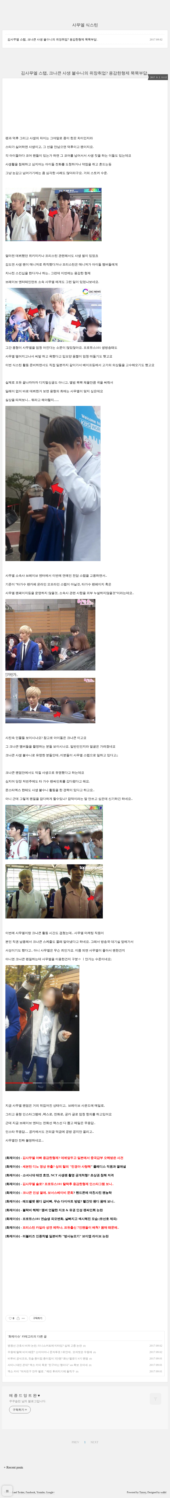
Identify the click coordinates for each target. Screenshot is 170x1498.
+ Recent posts (13, 1467)
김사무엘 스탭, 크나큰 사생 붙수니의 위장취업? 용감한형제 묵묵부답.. (52, 39)
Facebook (30, 1492)
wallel (163, 1492)
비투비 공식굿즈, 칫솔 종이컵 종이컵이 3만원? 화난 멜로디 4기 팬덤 (48, 1358)
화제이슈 (14, 1336)
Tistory (142, 1492)
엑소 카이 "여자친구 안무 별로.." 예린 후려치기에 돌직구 (41, 1371)
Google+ (50, 1492)
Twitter (21, 1492)
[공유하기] (18, 1318)
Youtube (40, 1492)
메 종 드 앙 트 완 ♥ (24, 1395)
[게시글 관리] (23, 1318)
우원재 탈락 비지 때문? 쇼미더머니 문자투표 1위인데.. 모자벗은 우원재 (50, 1352)
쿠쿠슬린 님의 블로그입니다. (27, 1401)
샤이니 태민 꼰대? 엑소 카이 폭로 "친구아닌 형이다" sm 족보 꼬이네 (48, 1364)
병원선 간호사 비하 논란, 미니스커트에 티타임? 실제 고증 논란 (45, 1345)
